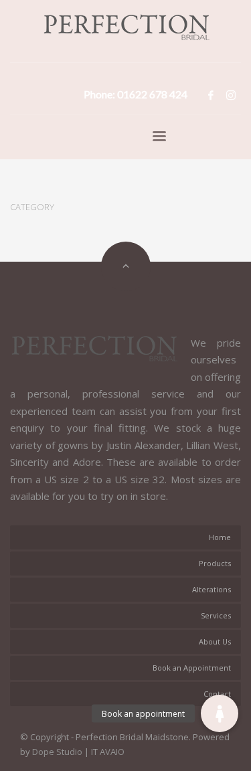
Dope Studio (57, 752)
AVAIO (112, 752)
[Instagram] (231, 95)
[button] (219, 713)
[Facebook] (211, 95)
